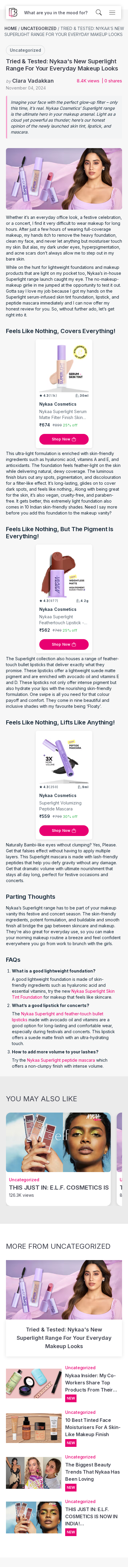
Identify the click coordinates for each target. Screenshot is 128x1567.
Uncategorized (39, 28)
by (30, 81)
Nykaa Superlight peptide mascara (61, 1060)
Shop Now (61, 439)
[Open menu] (112, 12)
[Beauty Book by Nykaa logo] (11, 12)
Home (10, 28)
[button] (56, 13)
